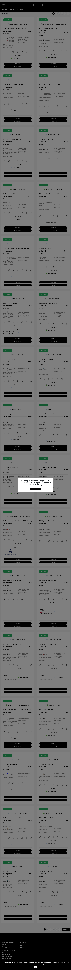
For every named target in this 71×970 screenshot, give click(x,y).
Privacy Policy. (57, 964)
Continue (35, 489)
